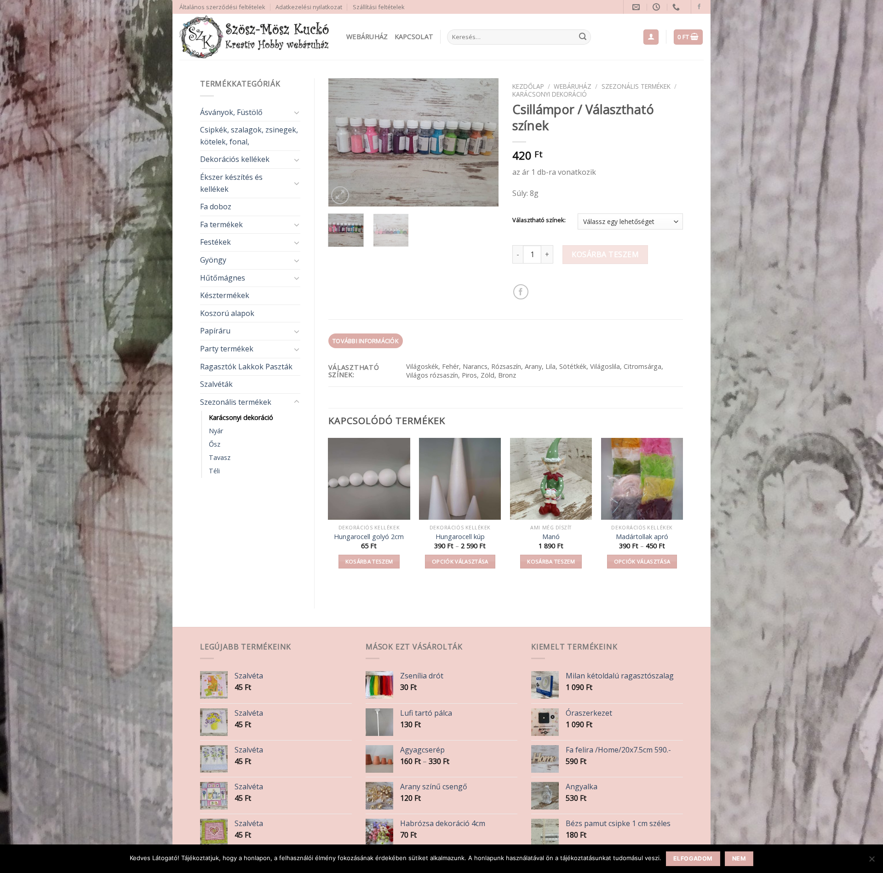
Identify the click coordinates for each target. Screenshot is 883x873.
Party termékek (226, 349)
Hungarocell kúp (460, 537)
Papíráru (215, 331)
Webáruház (367, 36)
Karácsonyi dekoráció (241, 417)
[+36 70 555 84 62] (677, 7)
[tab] (365, 340)
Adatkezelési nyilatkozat (308, 7)
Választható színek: (539, 220)
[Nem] (871, 861)
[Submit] (583, 37)
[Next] (484, 142)
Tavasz (219, 457)
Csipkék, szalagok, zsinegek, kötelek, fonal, (249, 136)
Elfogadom (692, 858)
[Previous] (343, 142)
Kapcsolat (414, 36)
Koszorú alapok (227, 313)
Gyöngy (213, 260)
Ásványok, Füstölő (231, 112)
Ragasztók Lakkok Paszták (246, 367)
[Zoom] (340, 195)
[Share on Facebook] (520, 291)
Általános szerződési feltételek (222, 7)
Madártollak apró (642, 537)
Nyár (216, 430)
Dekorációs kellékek (234, 159)
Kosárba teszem (605, 254)
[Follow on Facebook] (699, 7)
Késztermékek (224, 295)
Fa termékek (221, 224)
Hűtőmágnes (222, 278)
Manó (551, 537)
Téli (214, 470)
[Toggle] (296, 112)
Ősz (214, 444)
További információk (365, 341)
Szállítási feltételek (379, 7)
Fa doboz (215, 206)
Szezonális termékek (235, 402)
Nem (739, 858)
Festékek (215, 242)
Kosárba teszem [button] (369, 561)
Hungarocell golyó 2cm (369, 537)
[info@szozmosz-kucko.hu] (637, 7)
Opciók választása (460, 561)
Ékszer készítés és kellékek (231, 183)
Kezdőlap (528, 86)
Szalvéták (216, 384)
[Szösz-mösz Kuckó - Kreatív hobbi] (256, 37)
